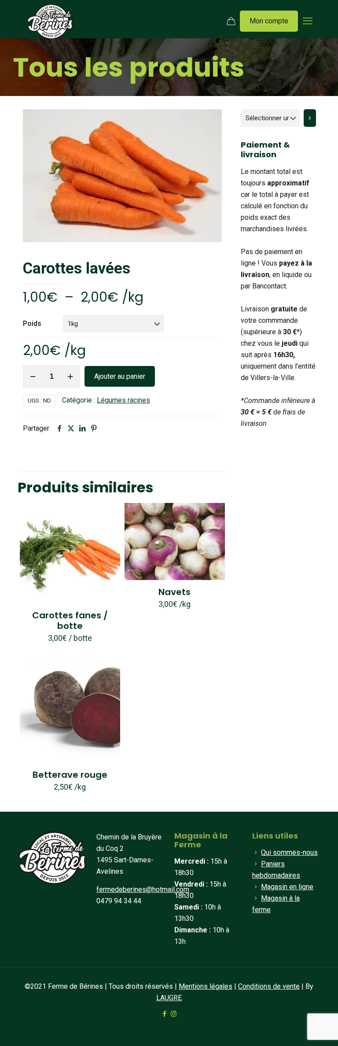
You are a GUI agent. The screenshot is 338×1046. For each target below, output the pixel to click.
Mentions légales (205, 986)
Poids (32, 323)
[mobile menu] (307, 21)
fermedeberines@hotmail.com (142, 889)
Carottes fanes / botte (70, 620)
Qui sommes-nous (289, 852)
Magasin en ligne (287, 887)
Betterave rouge (70, 775)
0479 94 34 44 (118, 901)
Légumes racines (123, 400)
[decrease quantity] (32, 376)
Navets (174, 592)
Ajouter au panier (119, 376)
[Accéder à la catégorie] (310, 118)
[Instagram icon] (173, 1014)
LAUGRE (169, 998)
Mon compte (269, 21)
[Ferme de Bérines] (50, 21)
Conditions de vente (269, 986)
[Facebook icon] (164, 1014)
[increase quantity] (70, 376)
